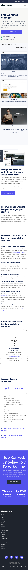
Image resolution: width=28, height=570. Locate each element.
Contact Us (3, 536)
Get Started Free (8, 193)
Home (2, 517)
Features (3, 519)
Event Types (4, 521)
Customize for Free (14, 59)
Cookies (9, 566)
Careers (3, 534)
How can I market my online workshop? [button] (12, 436)
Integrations (3, 526)
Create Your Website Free (10, 32)
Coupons (3, 528)
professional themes (13, 356)
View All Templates (20, 47)
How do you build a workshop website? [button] (12, 429)
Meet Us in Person (5, 542)
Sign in (23, 1)
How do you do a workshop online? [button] (12, 389)
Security (3, 548)
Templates (3, 522)
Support (3, 544)
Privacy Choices (15, 566)
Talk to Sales (17, 1)
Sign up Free (13, 481)
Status (2, 546)
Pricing (2, 524)
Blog (2, 541)
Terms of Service (23, 566)
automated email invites (19, 252)
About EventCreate (5, 532)
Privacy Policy (4, 566)
